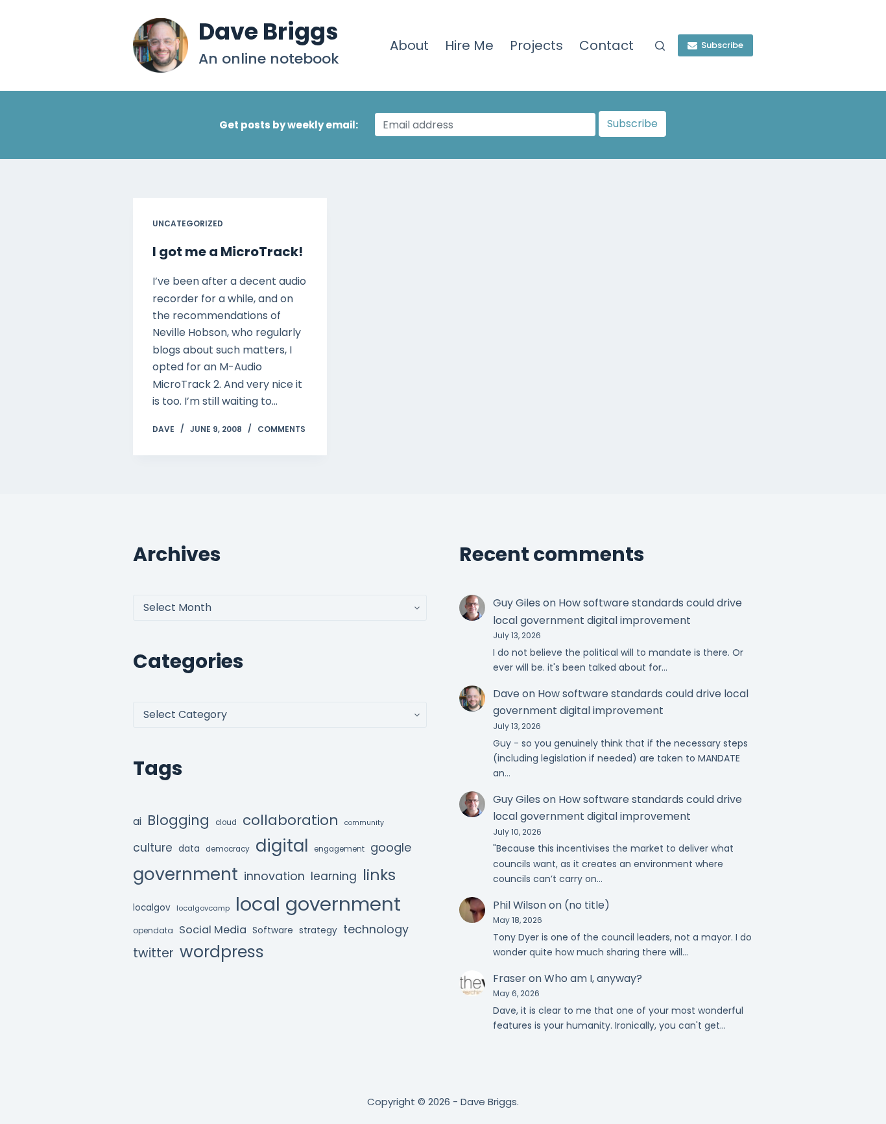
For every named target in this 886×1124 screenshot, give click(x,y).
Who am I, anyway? (593, 978)
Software (272, 930)
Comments (281, 429)
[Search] (660, 46)
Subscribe (722, 45)
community (364, 823)
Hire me (469, 45)
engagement (339, 849)
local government (318, 904)
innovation (274, 876)
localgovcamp (203, 908)
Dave (506, 693)
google (390, 847)
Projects (536, 45)
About (409, 45)
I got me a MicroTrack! (227, 252)
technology (376, 929)
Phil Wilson (519, 905)
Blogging (178, 820)
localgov (152, 908)
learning (334, 876)
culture (153, 847)
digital (282, 845)
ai (137, 821)
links (379, 874)
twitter (153, 953)
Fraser (509, 978)
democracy (228, 849)
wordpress (222, 951)
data (189, 849)
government (185, 874)
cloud (226, 822)
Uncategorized (187, 223)
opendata (153, 930)
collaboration (291, 820)
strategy (318, 930)
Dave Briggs (268, 31)
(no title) (587, 905)
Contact (606, 45)
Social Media (212, 929)
